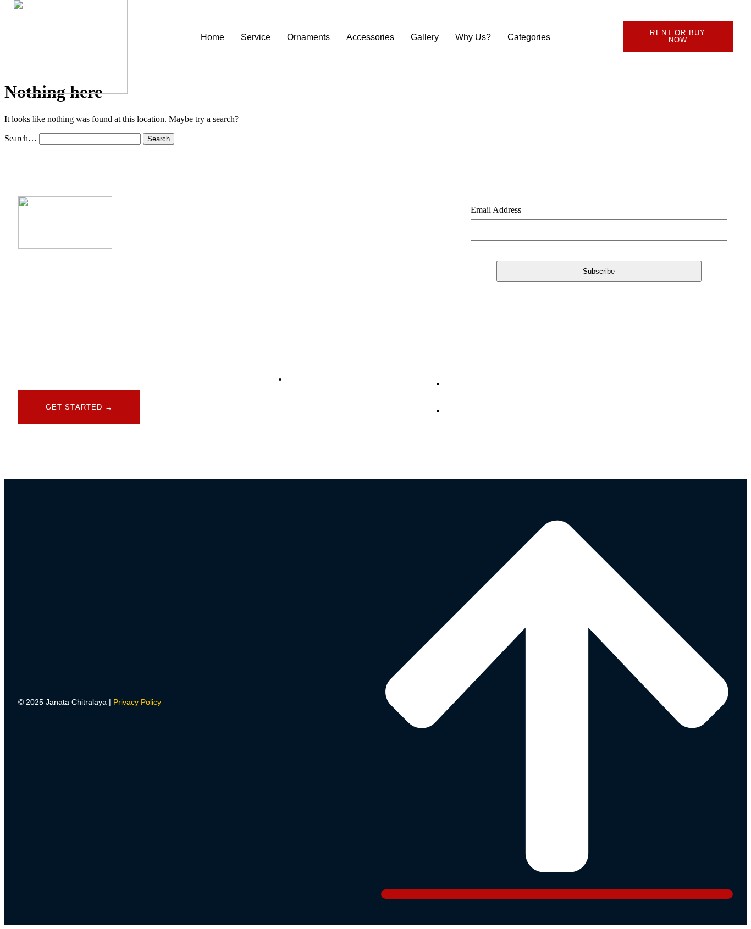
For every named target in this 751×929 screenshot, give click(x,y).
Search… (20, 138)
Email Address (496, 209)
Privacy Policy (137, 702)
